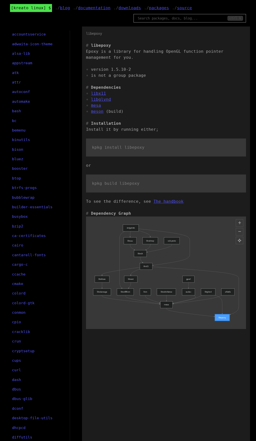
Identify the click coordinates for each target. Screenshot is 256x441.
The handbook (169, 201)
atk (15, 72)
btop (16, 178)
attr (16, 82)
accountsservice (29, 34)
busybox (20, 216)
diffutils (22, 437)
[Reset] (239, 240)
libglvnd (101, 99)
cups (16, 360)
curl (16, 370)
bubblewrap (23, 197)
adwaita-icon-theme (32, 44)
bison (17, 149)
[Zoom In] (239, 223)
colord (19, 293)
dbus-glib (22, 398)
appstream (22, 63)
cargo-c (20, 264)
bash (16, 111)
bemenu (19, 130)
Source (184, 8)
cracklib (21, 332)
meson (97, 111)
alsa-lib (21, 53)
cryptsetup (23, 351)
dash (16, 380)
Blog (65, 8)
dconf (17, 408)
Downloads (129, 8)
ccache (19, 274)
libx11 (98, 93)
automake (21, 101)
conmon (19, 312)
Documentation (94, 8)
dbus (16, 389)
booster (20, 168)
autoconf (21, 92)
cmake (17, 284)
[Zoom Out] (239, 232)
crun (16, 341)
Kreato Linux (29, 8)
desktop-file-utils (32, 418)
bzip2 (17, 226)
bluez (17, 159)
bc (14, 120)
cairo (17, 245)
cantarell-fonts (29, 255)
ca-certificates (29, 236)
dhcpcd (19, 428)
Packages (159, 8)
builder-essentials (32, 207)
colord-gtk (23, 303)
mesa (96, 105)
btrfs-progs (24, 188)
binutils (21, 140)
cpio (16, 322)
